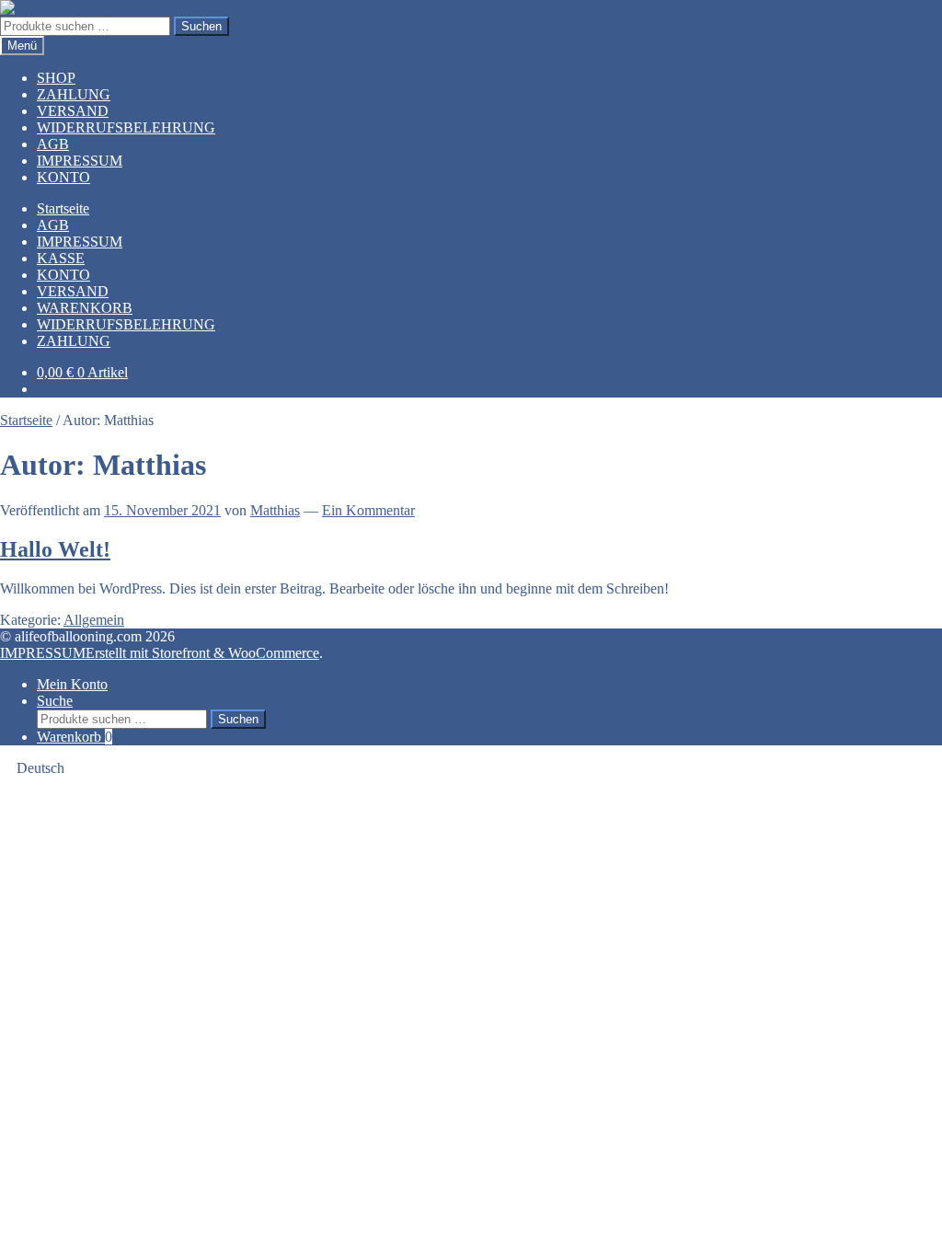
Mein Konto (72, 684)
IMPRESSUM (79, 160)
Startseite (63, 208)
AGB (53, 144)
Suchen (201, 26)
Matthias (275, 510)
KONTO (63, 177)
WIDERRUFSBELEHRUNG (126, 127)
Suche (55, 701)
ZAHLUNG (73, 94)
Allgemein (93, 620)
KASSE (61, 258)
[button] (471, 768)
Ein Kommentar (368, 510)
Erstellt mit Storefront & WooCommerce (202, 653)
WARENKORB (84, 308)
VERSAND (73, 111)
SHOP (56, 78)
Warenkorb (74, 736)
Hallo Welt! (55, 549)
